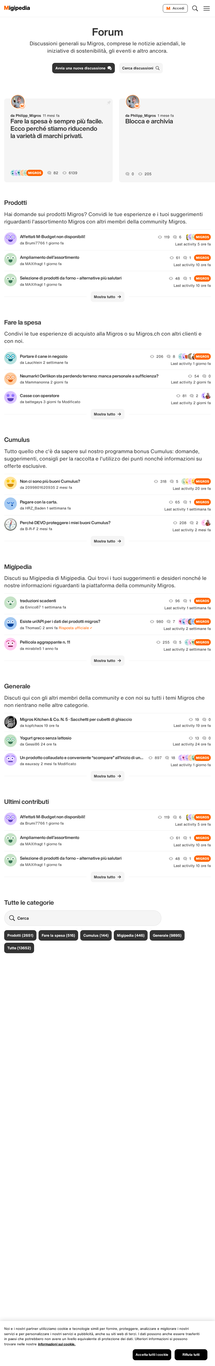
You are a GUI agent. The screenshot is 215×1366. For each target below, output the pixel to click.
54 (196, 376)
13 (197, 738)
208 (182, 523)
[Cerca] (195, 8)
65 (177, 502)
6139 (73, 173)
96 (177, 601)
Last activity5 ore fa (193, 244)
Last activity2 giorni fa (191, 382)
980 (159, 621)
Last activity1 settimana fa (187, 509)
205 (148, 174)
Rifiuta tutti (191, 1354)
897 (158, 758)
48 (177, 278)
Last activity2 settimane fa (187, 628)
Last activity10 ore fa (192, 265)
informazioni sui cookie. (57, 1344)
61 (178, 258)
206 (159, 356)
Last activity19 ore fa (192, 725)
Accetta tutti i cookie (152, 1354)
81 (184, 396)
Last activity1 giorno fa (191, 363)
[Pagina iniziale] (17, 8)
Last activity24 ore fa (192, 744)
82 (55, 173)
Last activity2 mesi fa (192, 530)
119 (167, 237)
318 (163, 481)
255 (166, 642)
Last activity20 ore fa (192, 488)
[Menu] (206, 8)
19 (197, 719)
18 (173, 758)
